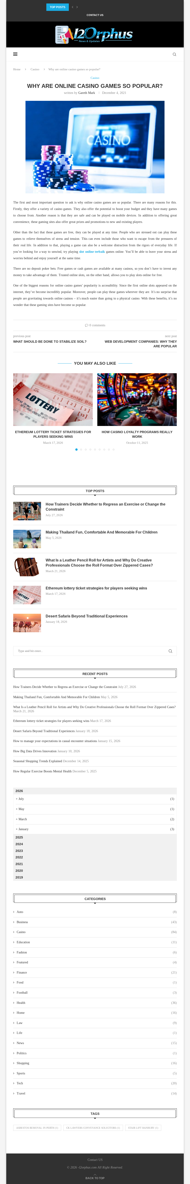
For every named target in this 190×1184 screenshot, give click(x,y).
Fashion (97, 952)
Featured (97, 962)
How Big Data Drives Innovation (35, 751)
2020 (19, 871)
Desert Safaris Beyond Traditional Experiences (87, 616)
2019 (19, 877)
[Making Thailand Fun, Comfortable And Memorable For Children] (27, 539)
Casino (35, 69)
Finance (97, 972)
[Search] (174, 54)
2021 (19, 864)
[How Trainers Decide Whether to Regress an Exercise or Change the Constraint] (27, 511)
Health (97, 1003)
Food (97, 982)
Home (17, 69)
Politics (97, 1053)
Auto (97, 912)
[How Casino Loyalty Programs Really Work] (137, 399)
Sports (97, 1073)
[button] (72, 7)
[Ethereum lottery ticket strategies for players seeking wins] (53, 399)
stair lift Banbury (143, 1127)
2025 (19, 837)
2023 (19, 851)
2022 (19, 857)
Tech (97, 1083)
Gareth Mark (86, 93)
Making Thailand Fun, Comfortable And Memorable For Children (98, 7)
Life (97, 1033)
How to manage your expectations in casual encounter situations (55, 741)
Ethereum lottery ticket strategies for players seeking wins (96, 588)
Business (97, 922)
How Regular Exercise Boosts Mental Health (42, 771)
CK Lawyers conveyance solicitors (93, 1127)
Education (97, 942)
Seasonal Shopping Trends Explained (37, 761)
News (97, 1043)
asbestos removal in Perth (37, 1127)
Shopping (97, 1063)
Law (97, 1023)
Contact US (95, 15)
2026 (19, 791)
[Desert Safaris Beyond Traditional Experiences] (27, 623)
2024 (19, 844)
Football (97, 992)
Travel (97, 1093)
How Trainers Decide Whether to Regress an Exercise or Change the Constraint (105, 506)
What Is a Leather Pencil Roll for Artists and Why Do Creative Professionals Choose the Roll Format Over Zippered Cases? (99, 562)
